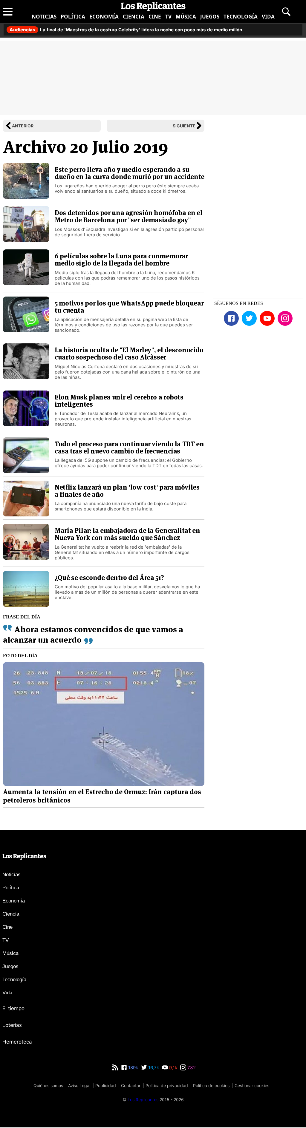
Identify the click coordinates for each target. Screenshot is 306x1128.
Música (186, 16)
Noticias (44, 16)
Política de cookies (211, 1085)
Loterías (12, 1025)
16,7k (153, 1067)
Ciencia (133, 16)
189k (132, 1067)
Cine (155, 16)
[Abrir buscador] (286, 11)
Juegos (209, 16)
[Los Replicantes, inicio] (153, 6)
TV (168, 16)
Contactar (130, 1085)
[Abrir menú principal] (8, 12)
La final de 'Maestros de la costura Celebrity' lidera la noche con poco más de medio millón (126, 30)
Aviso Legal (79, 1085)
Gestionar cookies (252, 1085)
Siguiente (184, 125)
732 (191, 1067)
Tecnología (241, 16)
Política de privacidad (167, 1085)
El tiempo (13, 1008)
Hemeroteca (17, 1042)
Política (73, 16)
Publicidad (105, 1085)
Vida (268, 16)
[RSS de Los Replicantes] (115, 1067)
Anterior (22, 125)
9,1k (172, 1067)
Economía (104, 16)
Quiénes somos (48, 1085)
